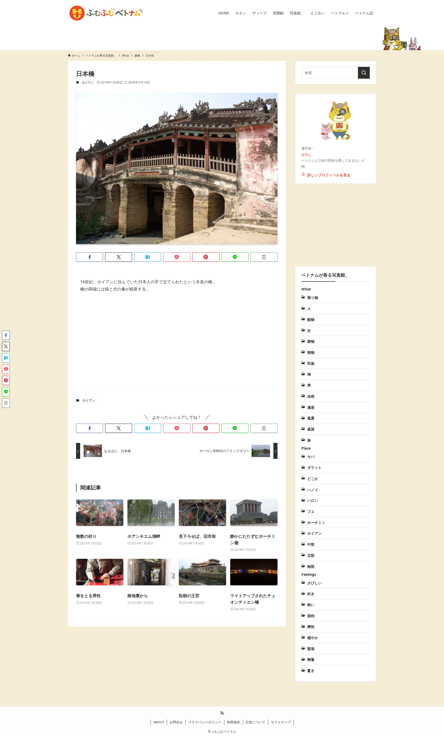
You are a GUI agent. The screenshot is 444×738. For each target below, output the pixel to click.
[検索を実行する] (364, 73)
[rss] (222, 713)
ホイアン (87, 82)
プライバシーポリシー (204, 722)
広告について (255, 722)
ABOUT (158, 722)
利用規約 (233, 722)
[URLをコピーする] (264, 257)
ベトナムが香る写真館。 (101, 55)
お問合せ (176, 722)
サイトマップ (281, 722)
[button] (89, 257)
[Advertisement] (176, 337)
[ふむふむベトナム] (106, 13)
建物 (137, 55)
